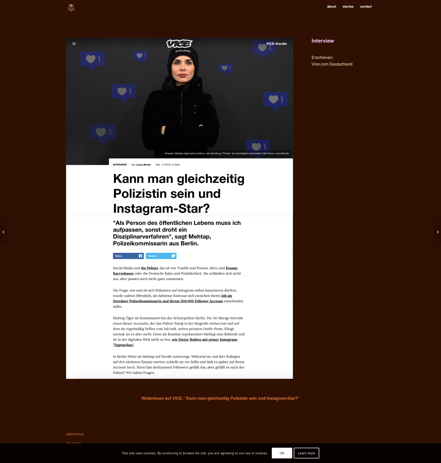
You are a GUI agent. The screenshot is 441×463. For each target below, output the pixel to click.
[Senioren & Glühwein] (437, 232)
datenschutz (75, 433)
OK (282, 453)
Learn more (306, 453)
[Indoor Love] (4, 232)
